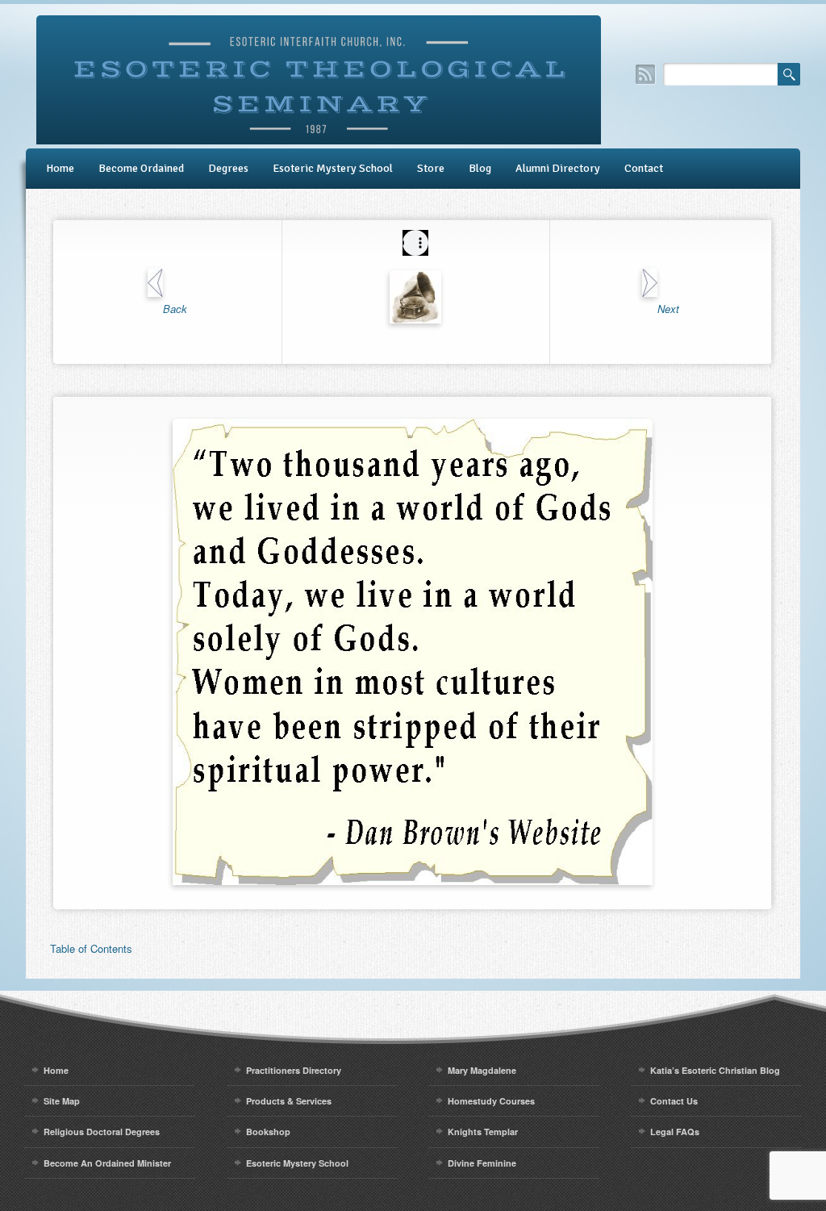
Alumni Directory (557, 168)
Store (430, 168)
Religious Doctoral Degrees (102, 1131)
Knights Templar (483, 1131)
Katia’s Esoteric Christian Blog (715, 1070)
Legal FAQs (674, 1131)
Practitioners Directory (293, 1070)
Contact (643, 168)
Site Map (62, 1101)
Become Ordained (141, 168)
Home (60, 168)
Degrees (228, 168)
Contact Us (674, 1101)
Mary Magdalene (482, 1070)
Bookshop (268, 1131)
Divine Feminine (482, 1163)
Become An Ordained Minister (107, 1163)
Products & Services (289, 1101)
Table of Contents (91, 948)
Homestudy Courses (491, 1101)
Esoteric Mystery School (333, 168)
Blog (480, 168)
